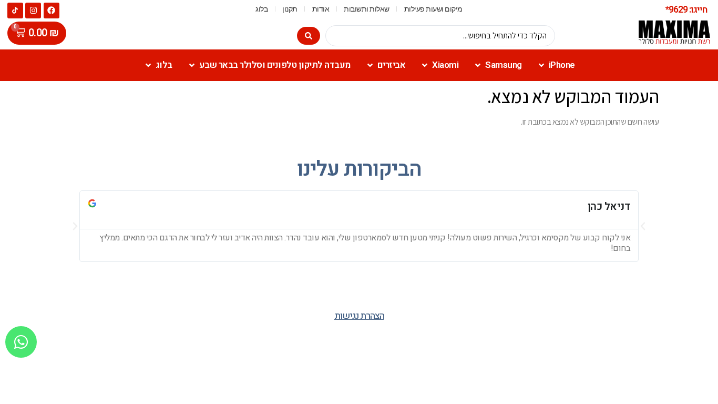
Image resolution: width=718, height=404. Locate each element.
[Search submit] (308, 36)
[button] (75, 226)
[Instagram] (33, 10)
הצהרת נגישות (359, 316)
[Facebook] (51, 10)
